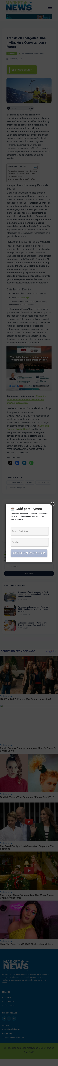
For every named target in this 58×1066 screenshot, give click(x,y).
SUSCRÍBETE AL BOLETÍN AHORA (29, 553)
